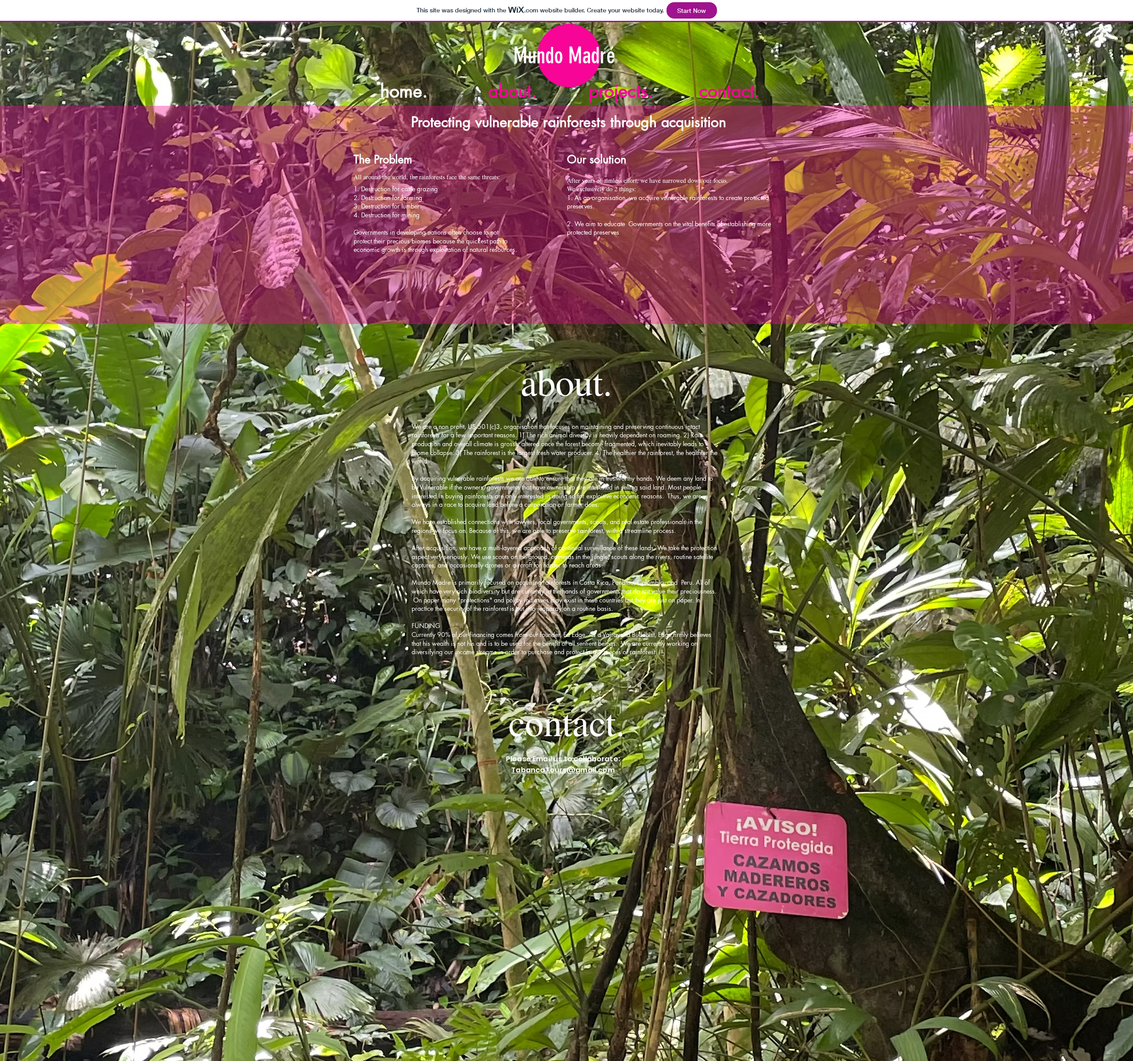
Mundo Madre (564, 55)
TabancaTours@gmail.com (563, 770)
